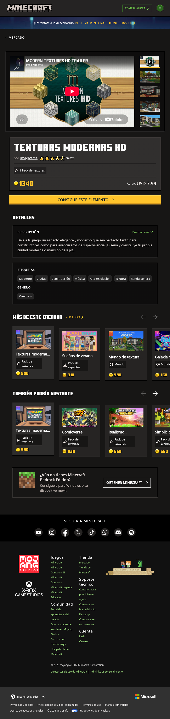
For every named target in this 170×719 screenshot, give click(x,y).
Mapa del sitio (87, 609)
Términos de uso (91, 704)
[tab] (150, 62)
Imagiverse (29, 158)
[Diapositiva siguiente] (155, 316)
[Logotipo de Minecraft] (29, 8)
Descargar (85, 614)
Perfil (82, 636)
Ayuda (82, 599)
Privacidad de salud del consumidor (58, 704)
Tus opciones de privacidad (94, 710)
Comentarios (86, 604)
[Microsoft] (146, 696)
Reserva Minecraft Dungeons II (103, 23)
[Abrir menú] (160, 8)
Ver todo (73, 317)
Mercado (17, 37)
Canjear (83, 641)
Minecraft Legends (61, 587)
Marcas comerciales (117, 704)
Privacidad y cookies (22, 704)
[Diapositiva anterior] (143, 316)
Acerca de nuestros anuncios (27, 710)
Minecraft (56, 562)
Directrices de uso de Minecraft (69, 671)
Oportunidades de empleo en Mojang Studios (61, 629)
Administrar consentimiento (107, 671)
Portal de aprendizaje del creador (60, 614)
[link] (38, 532)
